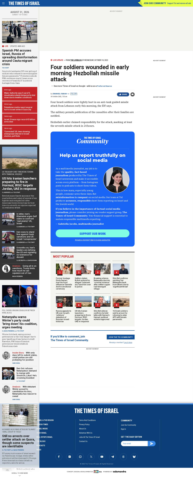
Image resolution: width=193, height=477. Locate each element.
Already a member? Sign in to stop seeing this (92, 240)
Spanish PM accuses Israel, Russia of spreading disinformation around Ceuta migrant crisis (19, 57)
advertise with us (85, 433)
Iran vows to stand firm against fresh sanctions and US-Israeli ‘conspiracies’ (27, 235)
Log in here (128, 342)
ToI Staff (5, 68)
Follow (74, 94)
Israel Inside (42, 429)
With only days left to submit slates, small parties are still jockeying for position (24, 356)
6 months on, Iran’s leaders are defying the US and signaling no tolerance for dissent (26, 252)
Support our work (93, 233)
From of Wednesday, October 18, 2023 (86, 60)
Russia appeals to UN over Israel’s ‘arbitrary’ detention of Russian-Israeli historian (63, 316)
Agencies (7, 192)
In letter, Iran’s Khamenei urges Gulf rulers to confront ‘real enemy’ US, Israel (27, 219)
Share (124, 94)
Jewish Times (42, 424)
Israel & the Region (45, 420)
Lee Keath (21, 260)
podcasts (40, 445)
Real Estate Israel (44, 437)
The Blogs (40, 441)
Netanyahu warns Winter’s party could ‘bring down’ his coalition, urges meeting (19, 322)
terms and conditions (87, 420)
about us (82, 429)
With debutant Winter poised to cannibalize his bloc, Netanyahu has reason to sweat (24, 391)
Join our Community (155, 3)
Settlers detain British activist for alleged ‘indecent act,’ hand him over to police (83, 282)
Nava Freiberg (17, 276)
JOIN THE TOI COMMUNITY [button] (121, 337)
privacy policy (84, 424)
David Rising (32, 260)
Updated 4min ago (17, 46)
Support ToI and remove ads (179, 3)
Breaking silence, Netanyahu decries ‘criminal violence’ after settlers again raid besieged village (102, 283)
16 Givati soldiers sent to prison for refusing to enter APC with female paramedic (120, 315)
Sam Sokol (16, 363)
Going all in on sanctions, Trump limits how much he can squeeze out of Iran (24, 269)
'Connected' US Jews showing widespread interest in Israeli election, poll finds (17, 134)
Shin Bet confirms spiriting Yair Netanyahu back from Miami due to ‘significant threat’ (121, 282)
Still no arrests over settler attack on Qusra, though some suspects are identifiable (18, 441)
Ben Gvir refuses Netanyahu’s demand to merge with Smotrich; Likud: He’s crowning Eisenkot (27, 373)
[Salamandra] (119, 471)
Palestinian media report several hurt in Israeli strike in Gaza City (18, 108)
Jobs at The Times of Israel (89, 437)
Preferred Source (104, 86)
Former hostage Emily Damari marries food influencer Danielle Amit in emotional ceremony (64, 283)
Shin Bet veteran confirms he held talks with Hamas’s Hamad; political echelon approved (101, 315)
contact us (83, 441)
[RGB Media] (98, 471)
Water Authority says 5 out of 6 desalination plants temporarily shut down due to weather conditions (19, 95)
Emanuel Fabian (60, 94)
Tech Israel (41, 433)
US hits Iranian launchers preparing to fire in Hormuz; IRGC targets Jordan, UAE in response (83, 316)
